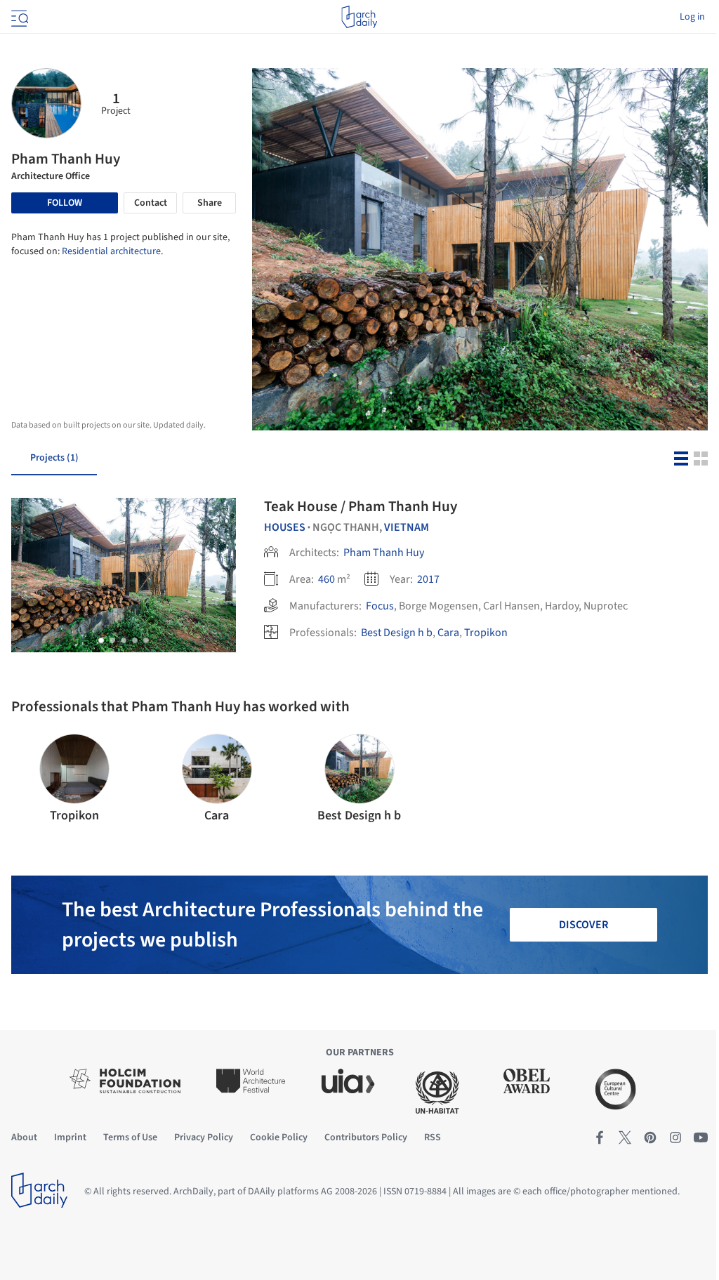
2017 (428, 579)
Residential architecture (111, 251)
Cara (448, 632)
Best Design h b (397, 632)
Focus (380, 606)
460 (326, 579)
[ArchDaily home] (359, 17)
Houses (284, 527)
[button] (101, 640)
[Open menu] (18, 17)
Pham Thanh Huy (383, 552)
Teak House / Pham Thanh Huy (360, 506)
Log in (692, 17)
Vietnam (406, 527)
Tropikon (486, 632)
